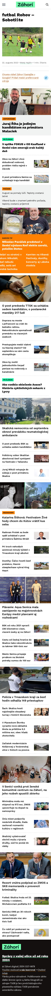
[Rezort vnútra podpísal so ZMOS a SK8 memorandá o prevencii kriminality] (25, 865)
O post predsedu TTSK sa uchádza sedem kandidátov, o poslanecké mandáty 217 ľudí (25, 309)
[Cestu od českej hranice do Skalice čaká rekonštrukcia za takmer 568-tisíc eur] (41, 643)
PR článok (8, 139)
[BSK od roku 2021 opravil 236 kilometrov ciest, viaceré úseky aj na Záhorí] (41, 629)
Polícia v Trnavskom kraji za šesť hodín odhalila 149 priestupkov (24, 698)
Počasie (6, 189)
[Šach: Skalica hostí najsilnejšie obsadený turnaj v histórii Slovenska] (41, 712)
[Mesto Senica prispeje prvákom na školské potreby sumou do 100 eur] (41, 657)
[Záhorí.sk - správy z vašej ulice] (25, 4)
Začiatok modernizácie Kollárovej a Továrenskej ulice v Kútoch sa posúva (15, 746)
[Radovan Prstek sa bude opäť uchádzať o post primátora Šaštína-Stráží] (41, 536)
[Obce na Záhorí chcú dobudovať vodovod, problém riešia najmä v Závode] (41, 164)
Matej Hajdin (26, 63)
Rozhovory (8, 513)
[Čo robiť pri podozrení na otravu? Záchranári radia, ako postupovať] (41, 933)
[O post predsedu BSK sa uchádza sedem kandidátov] (41, 445)
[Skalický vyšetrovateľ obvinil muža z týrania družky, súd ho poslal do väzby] (41, 841)
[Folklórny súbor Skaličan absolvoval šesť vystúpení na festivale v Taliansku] (41, 459)
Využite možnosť (19, 969)
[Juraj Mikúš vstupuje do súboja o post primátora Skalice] (41, 473)
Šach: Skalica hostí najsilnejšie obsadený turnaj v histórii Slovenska (16, 711)
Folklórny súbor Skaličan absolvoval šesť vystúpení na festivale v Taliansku (16, 458)
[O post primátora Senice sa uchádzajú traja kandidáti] (41, 179)
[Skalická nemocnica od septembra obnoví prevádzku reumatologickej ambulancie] (25, 411)
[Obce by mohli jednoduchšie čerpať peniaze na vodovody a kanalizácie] (41, 367)
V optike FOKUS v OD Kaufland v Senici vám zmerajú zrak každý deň (23, 147)
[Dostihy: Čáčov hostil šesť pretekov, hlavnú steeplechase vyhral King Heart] (41, 566)
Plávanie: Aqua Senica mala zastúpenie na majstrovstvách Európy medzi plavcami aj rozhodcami (22, 612)
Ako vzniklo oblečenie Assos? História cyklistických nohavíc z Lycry (23, 388)
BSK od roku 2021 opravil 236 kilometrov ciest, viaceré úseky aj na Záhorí (16, 628)
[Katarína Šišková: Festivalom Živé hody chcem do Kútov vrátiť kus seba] (25, 495)
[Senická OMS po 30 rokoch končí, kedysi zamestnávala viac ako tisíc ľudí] (41, 917)
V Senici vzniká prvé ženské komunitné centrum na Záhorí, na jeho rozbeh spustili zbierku (24, 790)
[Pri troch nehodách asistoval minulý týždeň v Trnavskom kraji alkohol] (41, 550)
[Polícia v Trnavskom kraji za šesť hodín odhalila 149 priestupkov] (25, 680)
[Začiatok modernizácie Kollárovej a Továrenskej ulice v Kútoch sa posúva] (41, 747)
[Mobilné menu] (3, 4)
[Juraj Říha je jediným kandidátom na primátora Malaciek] (25, 101)
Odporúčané (9, 119)
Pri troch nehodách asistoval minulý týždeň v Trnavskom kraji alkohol (16, 549)
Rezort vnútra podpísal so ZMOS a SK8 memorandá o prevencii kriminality (25, 886)
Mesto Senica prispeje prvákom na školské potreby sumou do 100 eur (16, 657)
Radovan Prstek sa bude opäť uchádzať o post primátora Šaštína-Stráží (15, 535)
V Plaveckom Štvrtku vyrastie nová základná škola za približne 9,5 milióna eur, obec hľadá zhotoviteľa (14, 729)
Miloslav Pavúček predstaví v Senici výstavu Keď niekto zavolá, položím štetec (25, 245)
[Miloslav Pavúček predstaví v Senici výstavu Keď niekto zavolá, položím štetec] (25, 221)
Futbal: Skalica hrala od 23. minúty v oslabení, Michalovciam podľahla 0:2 (17, 900)
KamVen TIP (7, 238)
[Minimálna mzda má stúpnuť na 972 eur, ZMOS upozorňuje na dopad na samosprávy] (41, 806)
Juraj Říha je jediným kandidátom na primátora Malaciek (22, 127)
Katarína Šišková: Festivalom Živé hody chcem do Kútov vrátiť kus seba (24, 521)
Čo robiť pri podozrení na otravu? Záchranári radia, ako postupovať (16, 932)
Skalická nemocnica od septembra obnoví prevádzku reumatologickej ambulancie (25, 432)
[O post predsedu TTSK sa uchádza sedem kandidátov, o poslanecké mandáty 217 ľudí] (25, 288)
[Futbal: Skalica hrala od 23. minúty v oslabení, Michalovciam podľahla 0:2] (41, 901)
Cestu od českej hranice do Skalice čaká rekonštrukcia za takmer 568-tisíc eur (17, 643)
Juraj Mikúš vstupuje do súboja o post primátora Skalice (15, 472)
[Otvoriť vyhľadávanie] (47, 4)
